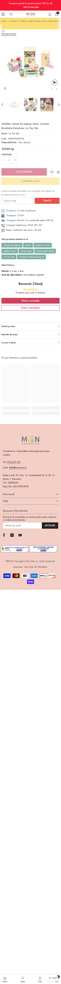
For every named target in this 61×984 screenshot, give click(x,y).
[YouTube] (20, 535)
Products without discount (31, 257)
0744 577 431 (14, 462)
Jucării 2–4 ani (43, 245)
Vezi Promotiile (31, 7)
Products (13, 21)
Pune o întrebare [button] (30, 307)
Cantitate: (6, 154)
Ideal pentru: (8, 265)
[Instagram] (12, 535)
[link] (15, 408)
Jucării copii (26, 251)
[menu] (3, 14)
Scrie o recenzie (30, 300)
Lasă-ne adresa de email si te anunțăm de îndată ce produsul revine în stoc (27, 192)
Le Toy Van (9, 257)
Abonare (50, 525)
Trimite (47, 200)
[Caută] (11, 14)
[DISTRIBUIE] (57, 172)
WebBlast (42, 567)
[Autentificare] (49, 14)
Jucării (28, 245)
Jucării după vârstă (45, 251)
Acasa (3, 21)
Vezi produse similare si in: (15, 239)
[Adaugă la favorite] (51, 172)
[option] (30, 62)
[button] (51, 89)
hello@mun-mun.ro (18, 467)
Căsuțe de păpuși (12, 245)
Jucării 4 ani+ (10, 251)
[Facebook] (4, 535)
